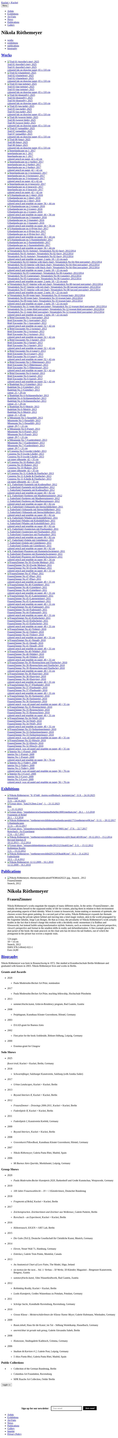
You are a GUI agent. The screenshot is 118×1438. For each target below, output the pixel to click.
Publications (13, 22)
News (10, 19)
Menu (4, 5)
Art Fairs (11, 16)
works (10, 40)
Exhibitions (12, 14)
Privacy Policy (14, 1434)
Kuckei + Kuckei (9, 2)
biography (12, 48)
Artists (10, 11)
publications (13, 45)
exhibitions (12, 43)
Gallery (11, 25)
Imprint (10, 1431)
